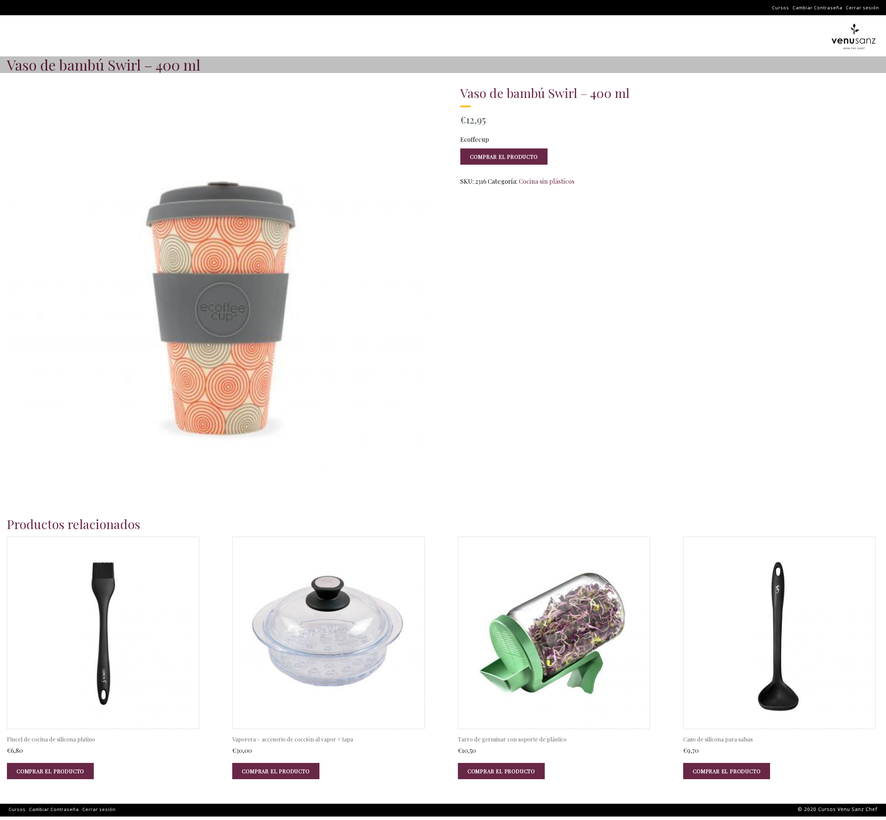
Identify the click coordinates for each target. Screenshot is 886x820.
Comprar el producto (503, 156)
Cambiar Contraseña (817, 7)
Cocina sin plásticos (547, 181)
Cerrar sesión (862, 7)
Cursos (780, 7)
